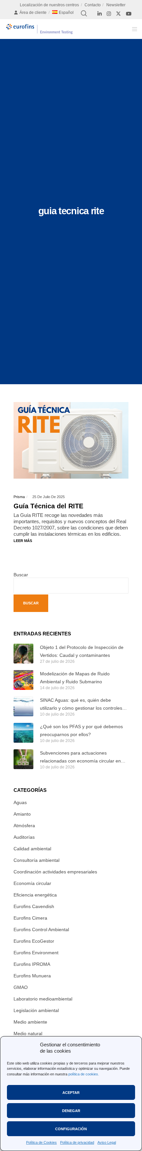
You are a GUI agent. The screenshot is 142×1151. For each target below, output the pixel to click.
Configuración (71, 1129)
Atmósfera (24, 825)
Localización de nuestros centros (49, 5)
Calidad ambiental (32, 848)
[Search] (84, 13)
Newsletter (115, 5)
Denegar (71, 1111)
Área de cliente (33, 12)
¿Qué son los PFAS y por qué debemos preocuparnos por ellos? (81, 730)
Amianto (22, 814)
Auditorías (24, 837)
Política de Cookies (41, 1142)
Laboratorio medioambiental (43, 998)
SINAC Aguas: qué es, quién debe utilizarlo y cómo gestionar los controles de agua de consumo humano (81, 704)
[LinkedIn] (99, 13)
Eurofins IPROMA (32, 964)
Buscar (21, 574)
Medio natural (28, 1033)
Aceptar (71, 1093)
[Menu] (132, 29)
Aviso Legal (106, 1142)
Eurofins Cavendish (34, 906)
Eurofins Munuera (32, 975)
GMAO (21, 987)
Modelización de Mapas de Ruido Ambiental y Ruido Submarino (75, 677)
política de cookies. (83, 1074)
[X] (118, 13)
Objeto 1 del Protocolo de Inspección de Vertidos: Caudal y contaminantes (82, 651)
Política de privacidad (77, 1142)
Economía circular (32, 883)
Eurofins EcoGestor (34, 941)
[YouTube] (128, 13)
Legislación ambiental (36, 1010)
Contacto (93, 5)
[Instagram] (109, 13)
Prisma (19, 497)
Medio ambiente (30, 1022)
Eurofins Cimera (30, 918)
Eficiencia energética (35, 894)
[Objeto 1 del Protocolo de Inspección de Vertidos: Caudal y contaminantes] (23, 653)
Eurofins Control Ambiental (41, 929)
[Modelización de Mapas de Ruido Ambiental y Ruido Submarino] (23, 680)
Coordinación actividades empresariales (55, 871)
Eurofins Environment (36, 952)
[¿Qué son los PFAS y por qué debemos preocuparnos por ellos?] (23, 733)
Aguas (20, 802)
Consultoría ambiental (36, 860)
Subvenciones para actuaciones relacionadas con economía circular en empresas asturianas (80, 757)
